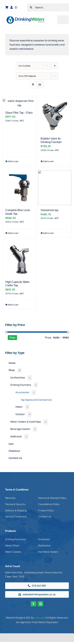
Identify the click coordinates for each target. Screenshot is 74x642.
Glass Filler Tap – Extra (18, 112)
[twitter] (40, 603)
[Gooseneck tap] (54, 187)
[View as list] (39, 84)
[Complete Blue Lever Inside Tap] (19, 187)
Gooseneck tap (49, 210)
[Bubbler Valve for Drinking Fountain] (54, 116)
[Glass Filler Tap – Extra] (19, 103)
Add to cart (13, 161)
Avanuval (39, 617)
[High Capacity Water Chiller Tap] (19, 259)
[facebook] (33, 603)
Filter (12, 337)
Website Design (14, 617)
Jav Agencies (23, 622)
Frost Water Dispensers (45, 622)
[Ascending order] (54, 65)
